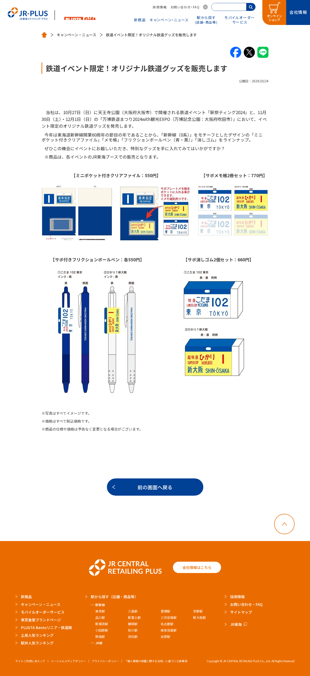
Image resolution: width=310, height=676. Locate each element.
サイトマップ (241, 612)
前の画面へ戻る (155, 487)
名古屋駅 (167, 624)
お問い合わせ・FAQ (184, 7)
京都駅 (198, 611)
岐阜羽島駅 (169, 630)
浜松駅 (133, 636)
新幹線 (100, 605)
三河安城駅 (169, 617)
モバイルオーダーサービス (42, 612)
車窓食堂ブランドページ (41, 619)
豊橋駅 (165, 611)
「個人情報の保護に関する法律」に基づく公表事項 (156, 661)
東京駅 (100, 611)
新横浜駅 (101, 624)
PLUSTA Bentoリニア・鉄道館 (46, 627)
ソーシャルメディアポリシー (68, 661)
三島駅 (133, 611)
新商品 (140, 19)
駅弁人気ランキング (37, 643)
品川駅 (100, 617)
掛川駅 (133, 630)
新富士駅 (134, 617)
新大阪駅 (199, 617)
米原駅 (165, 636)
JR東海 (236, 624)
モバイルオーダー (239, 19)
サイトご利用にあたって (30, 661)
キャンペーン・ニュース (169, 19)
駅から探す (206, 19)
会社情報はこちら (197, 567)
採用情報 (160, 7)
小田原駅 (101, 630)
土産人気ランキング (37, 635)
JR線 (98, 643)
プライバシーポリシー (105, 661)
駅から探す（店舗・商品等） (114, 596)
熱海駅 (100, 636)
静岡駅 (133, 624)
